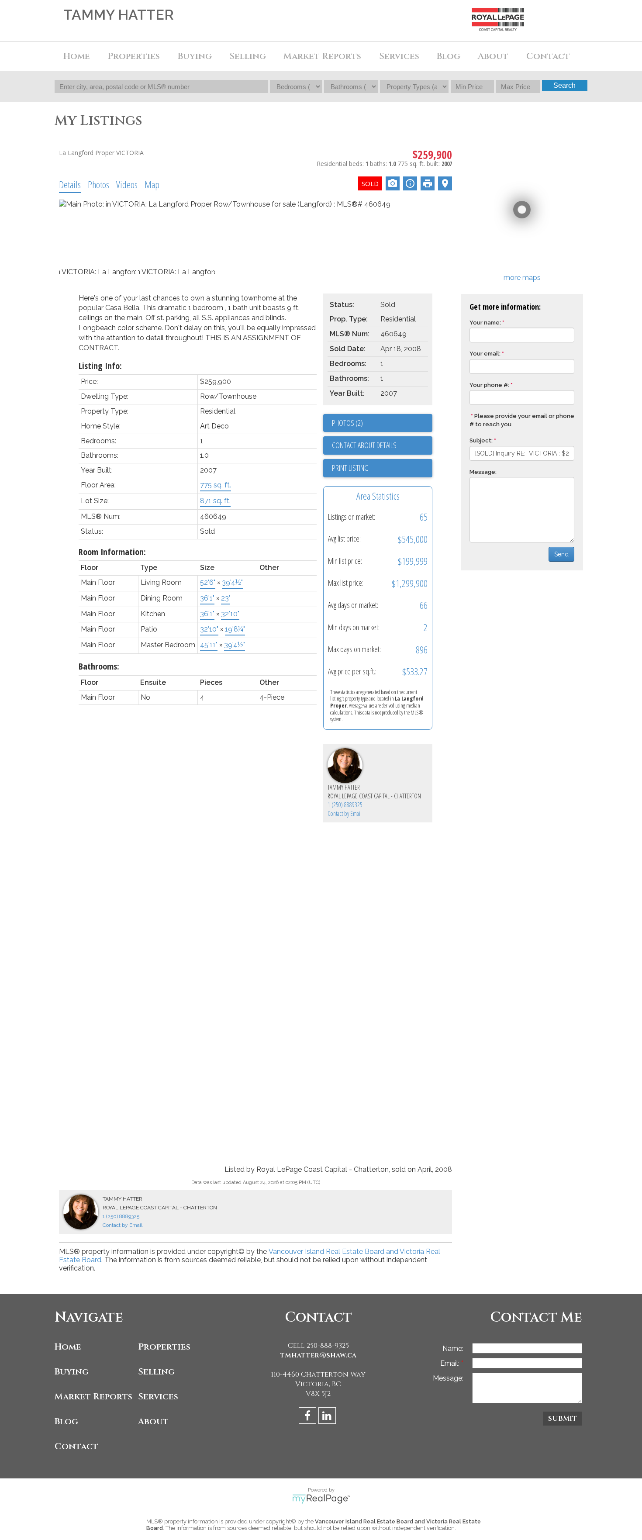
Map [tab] (152, 184)
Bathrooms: (99, 666)
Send (561, 554)
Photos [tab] (98, 184)
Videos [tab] (127, 184)
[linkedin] (328, 1417)
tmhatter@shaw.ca (318, 1355)
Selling (156, 1372)
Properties (164, 1347)
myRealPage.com (321, 1499)
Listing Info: (100, 366)
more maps (522, 277)
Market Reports (322, 56)
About (153, 1421)
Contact (548, 56)
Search (564, 85)
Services (399, 56)
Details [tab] (70, 184)
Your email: (484, 353)
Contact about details (364, 445)
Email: (450, 1363)
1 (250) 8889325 (345, 805)
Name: (452, 1348)
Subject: (481, 440)
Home (76, 56)
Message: (483, 472)
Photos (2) (347, 423)
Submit (562, 1418)
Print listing (350, 468)
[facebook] (308, 1417)
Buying (72, 1372)
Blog (448, 56)
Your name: (485, 322)
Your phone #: (489, 385)
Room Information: (112, 552)
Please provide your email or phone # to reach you (521, 420)
